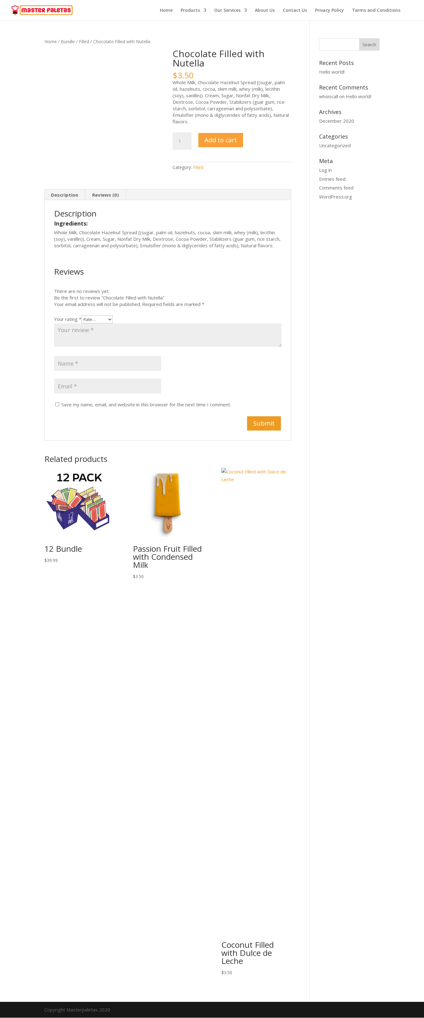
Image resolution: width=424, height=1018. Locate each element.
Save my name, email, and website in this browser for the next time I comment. (146, 404)
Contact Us (295, 10)
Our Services (227, 10)
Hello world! (332, 72)
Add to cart (221, 140)
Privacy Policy (329, 10)
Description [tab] (64, 195)
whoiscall (328, 96)
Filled (84, 41)
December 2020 (336, 121)
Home (166, 10)
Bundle (68, 41)
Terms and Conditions (376, 10)
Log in (325, 170)
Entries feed (332, 179)
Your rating (67, 319)
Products (190, 10)
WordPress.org (335, 197)
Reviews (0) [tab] (105, 195)
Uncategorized (335, 145)
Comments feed (336, 188)
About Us (265, 10)
